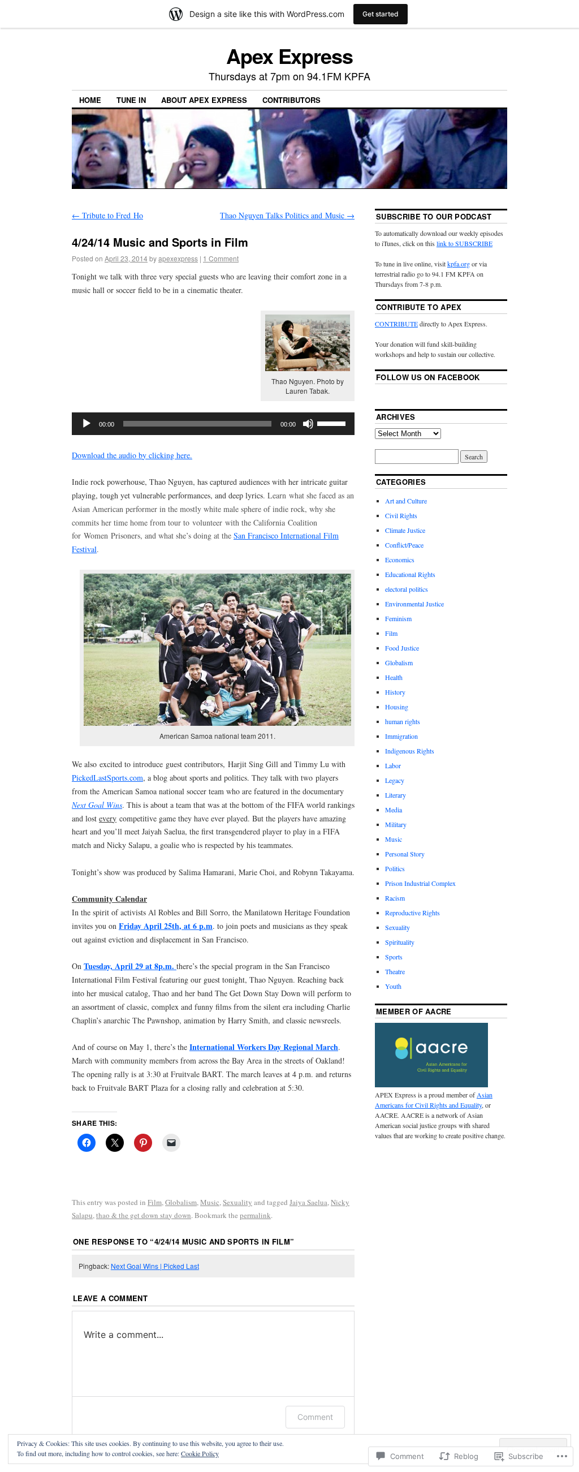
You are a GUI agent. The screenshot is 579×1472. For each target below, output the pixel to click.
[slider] (333, 422)
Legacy (394, 780)
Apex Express (289, 55)
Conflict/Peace (404, 544)
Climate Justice (405, 530)
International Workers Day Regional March (263, 1047)
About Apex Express (204, 99)
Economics (399, 559)
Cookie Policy (200, 1453)
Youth (393, 986)
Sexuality (237, 1202)
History (395, 691)
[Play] (86, 423)
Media (393, 809)
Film (155, 1202)
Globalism (181, 1202)
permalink (255, 1215)
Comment (315, 1417)
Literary (395, 794)
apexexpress (178, 258)
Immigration (401, 736)
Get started (380, 14)
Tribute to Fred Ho (107, 215)
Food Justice (402, 647)
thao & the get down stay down (143, 1215)
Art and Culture (406, 500)
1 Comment (221, 258)
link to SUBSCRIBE (464, 243)
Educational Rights (410, 574)
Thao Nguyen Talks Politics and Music (287, 215)
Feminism (398, 618)
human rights (402, 721)
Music (209, 1202)
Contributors (291, 99)
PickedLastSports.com (107, 777)
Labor (393, 765)
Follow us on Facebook (428, 377)
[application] (213, 423)
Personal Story (405, 853)
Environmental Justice (414, 603)
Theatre (395, 971)
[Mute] (308, 423)
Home (90, 99)
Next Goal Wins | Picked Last (155, 1266)
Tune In (131, 99)
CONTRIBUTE (396, 323)
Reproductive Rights (412, 912)
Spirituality (399, 941)
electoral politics (406, 588)
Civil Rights (401, 515)
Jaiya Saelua (308, 1202)
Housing (396, 706)
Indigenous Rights (409, 750)
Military (396, 824)
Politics (395, 868)
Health (394, 677)
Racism (395, 897)
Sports (394, 956)
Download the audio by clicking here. (132, 455)
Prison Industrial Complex (420, 883)
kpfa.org (458, 263)
